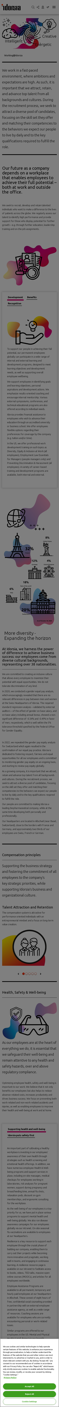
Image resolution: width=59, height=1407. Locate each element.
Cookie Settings (29, 1402)
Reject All (29, 1394)
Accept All (29, 1386)
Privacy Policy (10, 1378)
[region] (29, 1373)
